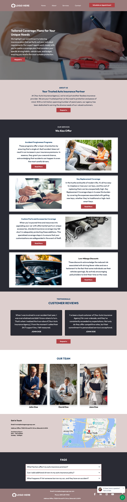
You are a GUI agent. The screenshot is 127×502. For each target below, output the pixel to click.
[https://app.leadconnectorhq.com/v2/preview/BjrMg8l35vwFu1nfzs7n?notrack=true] (20, 5)
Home (43, 5)
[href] (89, 433)
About (54, 5)
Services (65, 5)
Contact (78, 5)
